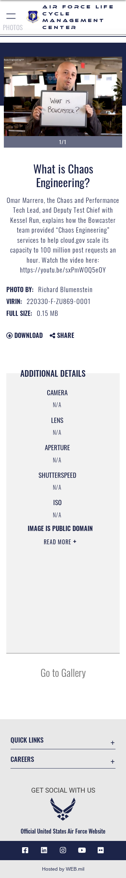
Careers (22, 759)
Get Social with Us (63, 790)
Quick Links (26, 740)
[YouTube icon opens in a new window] (82, 850)
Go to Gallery (63, 672)
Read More (58, 542)
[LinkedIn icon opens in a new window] (44, 850)
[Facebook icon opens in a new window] (25, 850)
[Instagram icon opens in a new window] (63, 850)
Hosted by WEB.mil (63, 869)
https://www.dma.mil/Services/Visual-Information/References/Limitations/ (60, 640)
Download (28, 335)
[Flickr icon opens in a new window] (101, 850)
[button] (11, 17)
